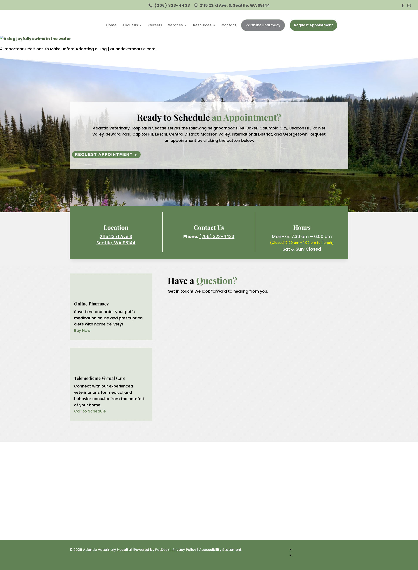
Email (184, 327)
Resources (202, 25)
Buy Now (82, 330)
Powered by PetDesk (151, 549)
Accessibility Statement (220, 549)
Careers (155, 25)
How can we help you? (200, 346)
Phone (183, 333)
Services (175, 25)
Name (184, 308)
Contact (229, 25)
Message (186, 352)
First (239, 314)
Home (111, 25)
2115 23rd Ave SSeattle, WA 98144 (115, 239)
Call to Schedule (90, 411)
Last (239, 321)
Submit (188, 361)
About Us (130, 25)
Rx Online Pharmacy (263, 25)
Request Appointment (313, 25)
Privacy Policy (184, 549)
